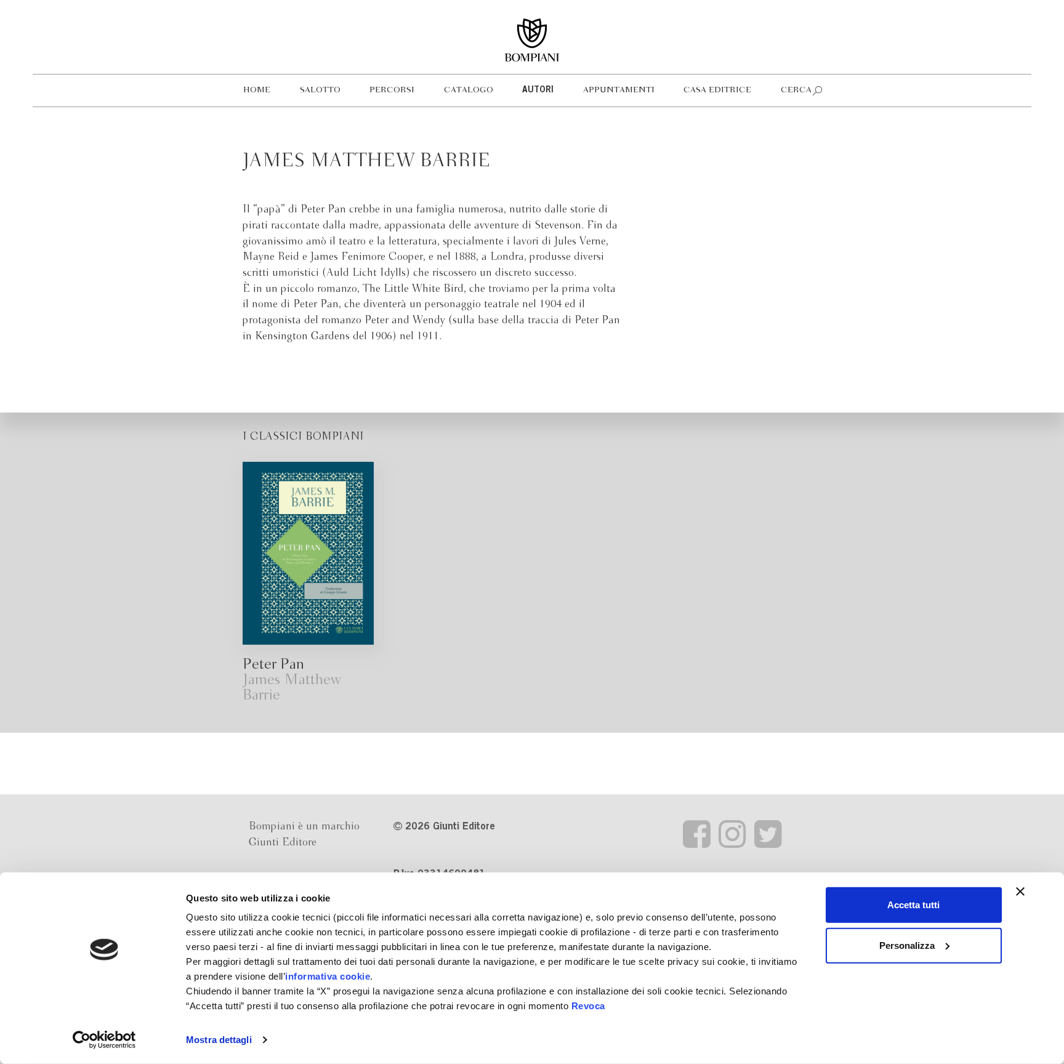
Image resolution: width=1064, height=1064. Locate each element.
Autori (538, 90)
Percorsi (391, 90)
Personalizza (907, 945)
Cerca (796, 90)
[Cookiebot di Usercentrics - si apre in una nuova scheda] (104, 1040)
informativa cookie (327, 976)
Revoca (588, 1006)
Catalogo (468, 90)
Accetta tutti (913, 905)
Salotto (320, 90)
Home (256, 90)
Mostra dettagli (219, 1039)
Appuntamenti (619, 90)
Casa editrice (717, 90)
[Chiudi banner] (1020, 891)
